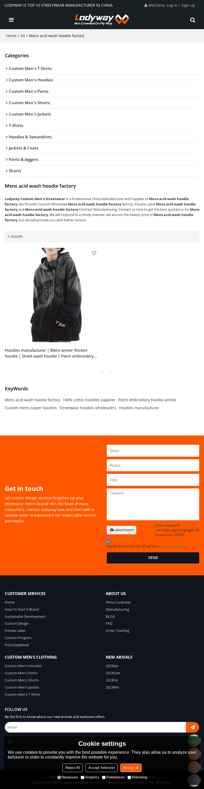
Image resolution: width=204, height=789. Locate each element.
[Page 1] (93, 372)
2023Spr (112, 665)
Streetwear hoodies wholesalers (88, 407)
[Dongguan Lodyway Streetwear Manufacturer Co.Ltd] (102, 20)
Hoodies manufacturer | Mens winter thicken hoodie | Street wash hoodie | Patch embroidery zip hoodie (49, 353)
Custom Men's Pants (21, 673)
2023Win (112, 687)
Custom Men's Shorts (22, 680)
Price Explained (17, 644)
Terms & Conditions (174, 546)
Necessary (70, 777)
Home (11, 35)
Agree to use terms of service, (148, 546)
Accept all (131, 768)
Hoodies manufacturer (139, 407)
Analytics (92, 777)
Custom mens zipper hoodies (31, 407)
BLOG (110, 616)
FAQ (109, 623)
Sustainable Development (25, 616)
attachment (124, 530)
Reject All (72, 768)
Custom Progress (18, 637)
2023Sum (113, 673)
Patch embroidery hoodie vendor (147, 399)
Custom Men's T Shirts (22, 694)
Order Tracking (117, 630)
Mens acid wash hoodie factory (32, 399)
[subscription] (192, 727)
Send (153, 557)
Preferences (115, 777)
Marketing (139, 777)
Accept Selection (101, 768)
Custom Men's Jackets (22, 687)
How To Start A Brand (22, 609)
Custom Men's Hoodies (23, 665)
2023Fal (112, 680)
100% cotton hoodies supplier (89, 399)
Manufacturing (117, 609)
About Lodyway (118, 602)
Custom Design (17, 623)
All (22, 35)
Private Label (15, 630)
